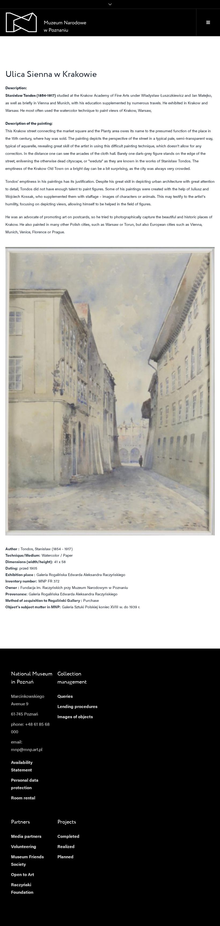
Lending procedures (77, 707)
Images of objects (75, 717)
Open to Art (22, 875)
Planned (65, 857)
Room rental (23, 798)
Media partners (26, 837)
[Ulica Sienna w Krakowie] (110, 391)
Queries (65, 697)
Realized (66, 847)
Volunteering (23, 847)
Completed (68, 837)
